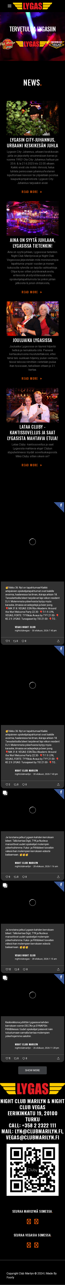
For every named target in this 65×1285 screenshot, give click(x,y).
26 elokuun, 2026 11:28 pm (46, 1048)
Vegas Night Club (25, 626)
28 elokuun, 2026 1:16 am (45, 866)
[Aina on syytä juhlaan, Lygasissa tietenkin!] (33, 218)
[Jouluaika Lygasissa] (33, 318)
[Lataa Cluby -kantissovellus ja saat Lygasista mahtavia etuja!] (33, 405)
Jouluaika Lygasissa (32, 340)
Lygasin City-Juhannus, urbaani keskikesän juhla (32, 142)
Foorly (10, 1277)
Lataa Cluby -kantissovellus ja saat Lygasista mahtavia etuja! (32, 432)
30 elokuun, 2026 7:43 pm (44, 630)
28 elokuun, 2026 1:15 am (44, 959)
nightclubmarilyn (23, 774)
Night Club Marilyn (26, 770)
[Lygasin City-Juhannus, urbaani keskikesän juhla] (33, 118)
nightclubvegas (22, 630)
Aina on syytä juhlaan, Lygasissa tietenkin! (32, 243)
